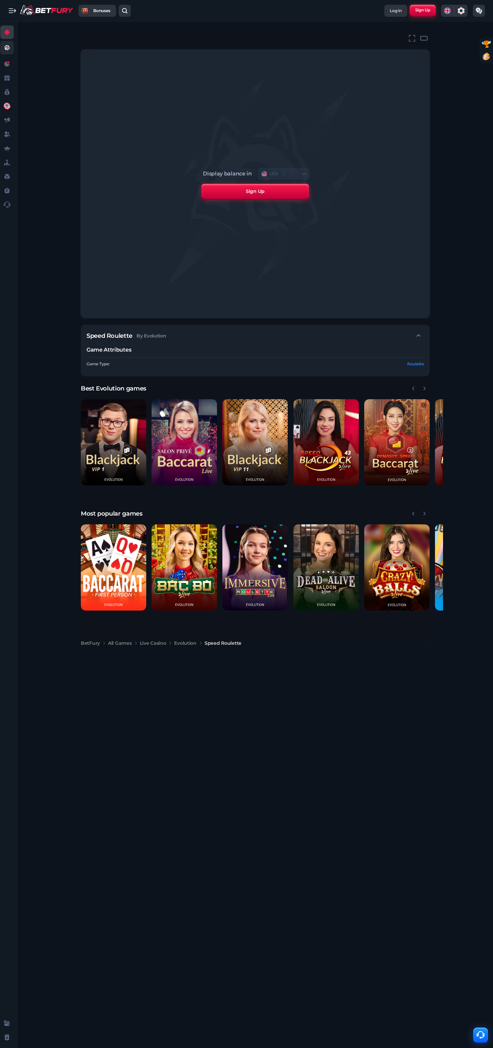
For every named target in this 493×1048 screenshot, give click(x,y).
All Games (119, 643)
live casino (153, 643)
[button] (113, 442)
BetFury (90, 643)
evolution (185, 643)
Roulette (415, 363)
